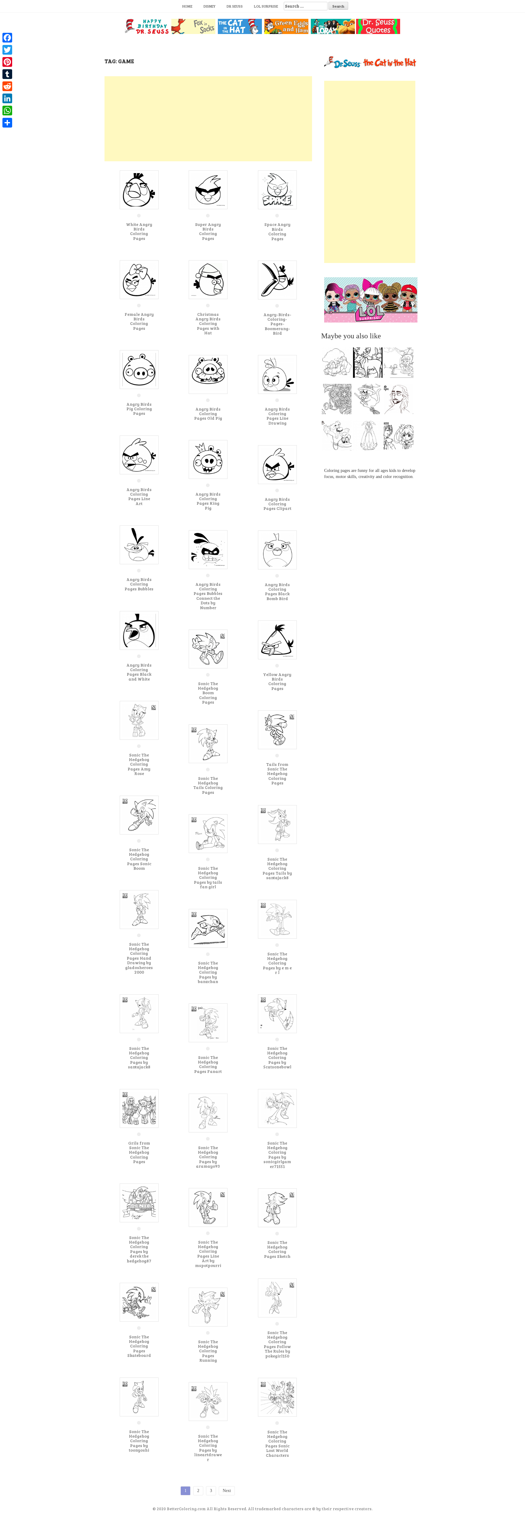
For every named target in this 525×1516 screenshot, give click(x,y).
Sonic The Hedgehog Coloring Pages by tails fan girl (208, 877)
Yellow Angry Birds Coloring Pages (277, 681)
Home (187, 6)
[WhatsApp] (7, 110)
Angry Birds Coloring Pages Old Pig (208, 413)
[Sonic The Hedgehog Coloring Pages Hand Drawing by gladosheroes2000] (139, 909)
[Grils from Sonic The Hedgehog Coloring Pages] (139, 1108)
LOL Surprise (266, 6)
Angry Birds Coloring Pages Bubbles (139, 584)
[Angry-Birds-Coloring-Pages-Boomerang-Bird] (277, 279)
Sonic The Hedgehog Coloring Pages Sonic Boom (139, 859)
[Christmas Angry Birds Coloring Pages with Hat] (208, 279)
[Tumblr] (7, 74)
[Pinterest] (7, 62)
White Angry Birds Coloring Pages (139, 231)
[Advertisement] (208, 118)
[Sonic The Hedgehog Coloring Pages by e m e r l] (277, 919)
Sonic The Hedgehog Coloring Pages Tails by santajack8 (277, 868)
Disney (209, 6)
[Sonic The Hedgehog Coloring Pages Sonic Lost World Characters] (277, 1397)
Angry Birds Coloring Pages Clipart (277, 503)
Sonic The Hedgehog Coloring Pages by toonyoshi (139, 1441)
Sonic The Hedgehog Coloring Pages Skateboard (139, 1346)
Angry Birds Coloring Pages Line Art (139, 496)
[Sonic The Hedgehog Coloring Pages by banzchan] (208, 928)
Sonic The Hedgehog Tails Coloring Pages (208, 785)
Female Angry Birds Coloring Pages (139, 321)
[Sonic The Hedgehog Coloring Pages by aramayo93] (208, 1112)
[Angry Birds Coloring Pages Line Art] (139, 454)
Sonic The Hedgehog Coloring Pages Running (208, 1351)
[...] (338, 364)
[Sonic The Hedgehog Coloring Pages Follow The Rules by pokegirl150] (277, 1297)
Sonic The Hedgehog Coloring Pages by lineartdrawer (208, 1447)
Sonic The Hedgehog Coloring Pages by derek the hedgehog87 (139, 1249)
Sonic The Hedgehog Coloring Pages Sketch (277, 1249)
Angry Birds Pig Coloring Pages (139, 408)
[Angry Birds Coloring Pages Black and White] (139, 630)
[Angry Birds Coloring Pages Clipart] (277, 464)
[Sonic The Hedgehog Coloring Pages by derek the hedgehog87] (139, 1202)
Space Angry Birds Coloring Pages (277, 231)
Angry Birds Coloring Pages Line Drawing (277, 416)
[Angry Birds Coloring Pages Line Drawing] (277, 374)
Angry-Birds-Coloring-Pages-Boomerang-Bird (277, 324)
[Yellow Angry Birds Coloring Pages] (277, 639)
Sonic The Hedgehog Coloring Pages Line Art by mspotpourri (208, 1253)
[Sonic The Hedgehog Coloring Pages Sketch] (277, 1207)
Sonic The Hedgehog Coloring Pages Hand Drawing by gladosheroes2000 (139, 958)
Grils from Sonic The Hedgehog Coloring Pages (139, 1152)
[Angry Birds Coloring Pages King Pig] (208, 459)
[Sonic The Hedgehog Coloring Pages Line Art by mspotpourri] (208, 1207)
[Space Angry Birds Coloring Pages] (277, 189)
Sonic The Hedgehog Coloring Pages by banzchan (208, 972)
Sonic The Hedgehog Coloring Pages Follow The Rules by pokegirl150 (277, 1344)
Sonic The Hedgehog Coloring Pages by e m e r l (277, 963)
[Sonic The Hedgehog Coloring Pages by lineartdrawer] (208, 1401)
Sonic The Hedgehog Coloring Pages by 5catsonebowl (277, 1057)
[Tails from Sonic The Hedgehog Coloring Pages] (277, 729)
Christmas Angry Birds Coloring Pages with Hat (208, 323)
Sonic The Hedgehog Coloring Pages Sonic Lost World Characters (277, 1443)
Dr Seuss (235, 6)
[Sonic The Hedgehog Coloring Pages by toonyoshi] (139, 1396)
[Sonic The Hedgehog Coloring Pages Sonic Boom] (139, 814)
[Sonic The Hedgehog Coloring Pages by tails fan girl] (208, 833)
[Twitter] (7, 50)
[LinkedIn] (7, 98)
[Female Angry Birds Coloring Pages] (139, 279)
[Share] (7, 123)
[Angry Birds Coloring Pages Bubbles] (139, 544)
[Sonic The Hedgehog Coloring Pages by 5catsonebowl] (277, 1013)
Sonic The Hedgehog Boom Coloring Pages (208, 693)
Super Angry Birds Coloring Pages (208, 231)
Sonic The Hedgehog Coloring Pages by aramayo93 (208, 1157)
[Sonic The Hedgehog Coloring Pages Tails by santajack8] (277, 824)
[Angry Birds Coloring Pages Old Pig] (208, 374)
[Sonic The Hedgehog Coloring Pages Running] (208, 1306)
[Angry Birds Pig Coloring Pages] (139, 369)
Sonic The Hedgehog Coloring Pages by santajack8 (139, 1057)
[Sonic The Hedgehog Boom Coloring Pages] (208, 648)
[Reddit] (7, 86)
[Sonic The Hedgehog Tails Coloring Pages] (208, 743)
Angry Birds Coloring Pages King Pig (208, 501)
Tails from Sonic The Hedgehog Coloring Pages (277, 773)
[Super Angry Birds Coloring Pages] (208, 189)
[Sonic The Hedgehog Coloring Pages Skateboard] (139, 1301)
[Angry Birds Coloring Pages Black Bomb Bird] (277, 549)
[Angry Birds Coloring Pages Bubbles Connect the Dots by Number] (208, 549)
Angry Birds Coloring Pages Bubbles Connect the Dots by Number (208, 595)
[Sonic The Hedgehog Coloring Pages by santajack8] (139, 1013)
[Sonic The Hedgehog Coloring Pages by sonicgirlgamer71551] (277, 1108)
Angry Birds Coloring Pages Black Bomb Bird (277, 591)
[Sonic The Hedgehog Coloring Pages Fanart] (208, 1022)
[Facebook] (7, 38)
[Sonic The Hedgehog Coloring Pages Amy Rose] (139, 720)
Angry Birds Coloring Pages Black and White (139, 672)
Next (227, 1490)
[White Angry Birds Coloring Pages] (139, 189)
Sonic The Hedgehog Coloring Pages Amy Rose (139, 764)
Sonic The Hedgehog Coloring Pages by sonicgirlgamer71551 (277, 1154)
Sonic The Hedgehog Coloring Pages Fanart (208, 1064)
